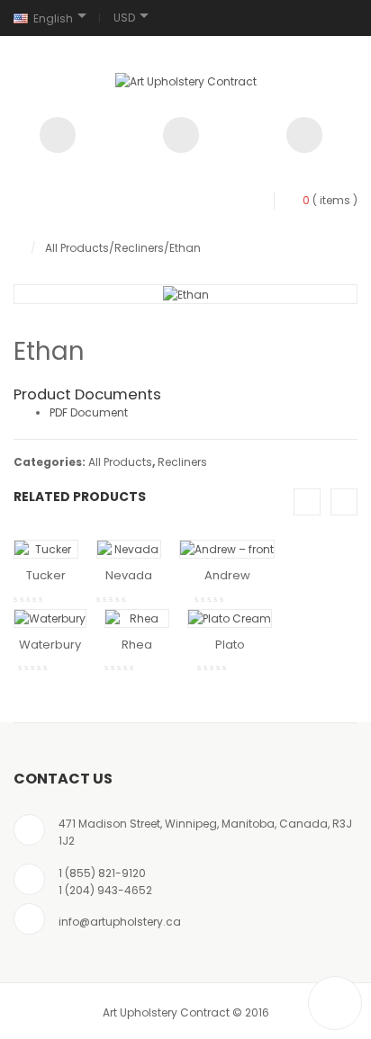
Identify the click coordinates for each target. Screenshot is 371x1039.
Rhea (137, 644)
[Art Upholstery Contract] (186, 81)
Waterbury (50, 644)
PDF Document (89, 412)
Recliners (139, 247)
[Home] (18, 247)
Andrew (227, 575)
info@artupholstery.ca (120, 921)
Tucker (46, 575)
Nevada (128, 575)
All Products (77, 247)
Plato (230, 644)
